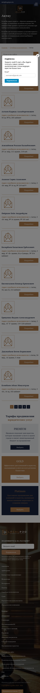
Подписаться (12, 81)
